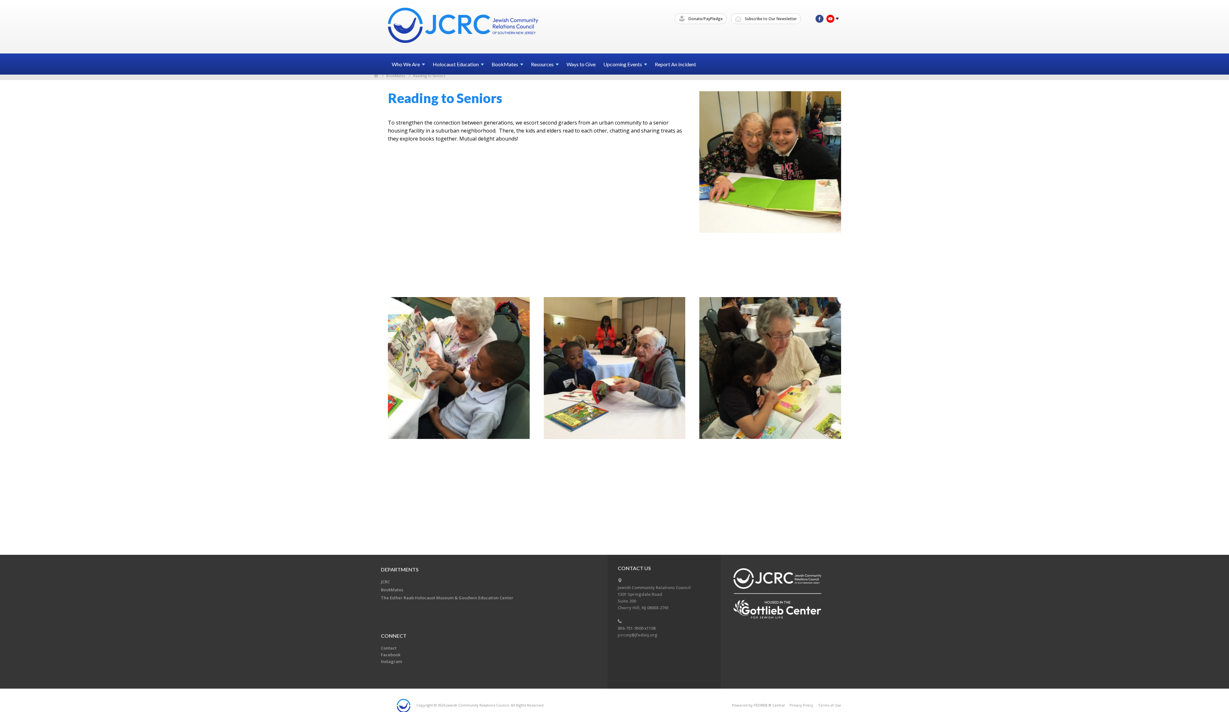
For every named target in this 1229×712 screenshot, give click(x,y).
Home (376, 76)
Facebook (390, 655)
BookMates (395, 75)
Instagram (391, 661)
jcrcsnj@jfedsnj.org (637, 635)
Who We (406, 64)
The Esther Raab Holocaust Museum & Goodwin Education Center (447, 598)
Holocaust (456, 64)
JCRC (385, 582)
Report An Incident (675, 64)
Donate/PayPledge (705, 18)
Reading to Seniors (429, 75)
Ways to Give (581, 64)
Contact (389, 648)
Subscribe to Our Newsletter (770, 18)
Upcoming (622, 64)
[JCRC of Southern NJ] (464, 26)
